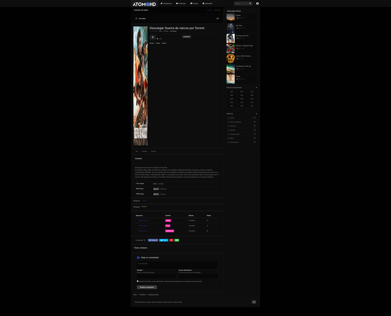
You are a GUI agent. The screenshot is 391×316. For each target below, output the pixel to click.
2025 (231, 91)
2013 (231, 106)
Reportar (210, 10)
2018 (241, 99)
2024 (241, 91)
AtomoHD (208, 3)
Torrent (145, 201)
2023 (252, 91)
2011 (252, 106)
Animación (233, 126)
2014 (252, 102)
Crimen (158, 43)
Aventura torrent (234, 134)
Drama (164, 43)
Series (195, 3)
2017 (252, 99)
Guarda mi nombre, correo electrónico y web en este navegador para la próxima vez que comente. (170, 281)
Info (136, 151)
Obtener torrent (143, 220)
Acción (152, 43)
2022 (231, 95)
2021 (241, 95)
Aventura (232, 130)
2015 (241, 102)
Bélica (232, 138)
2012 (241, 106)
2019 (231, 99)
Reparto (144, 151)
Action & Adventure (235, 122)
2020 (252, 95)
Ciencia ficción (234, 142)
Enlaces (153, 151)
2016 (231, 102)
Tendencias (167, 3)
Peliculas (182, 3)
